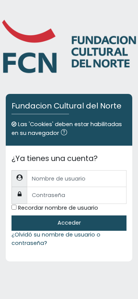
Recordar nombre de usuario (58, 208)
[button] (66, 133)
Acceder (69, 223)
